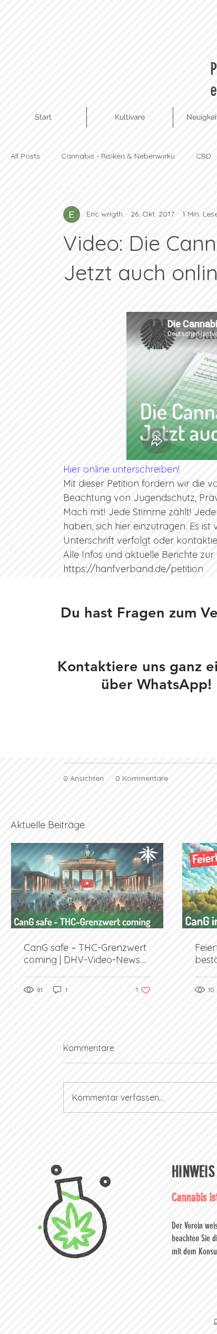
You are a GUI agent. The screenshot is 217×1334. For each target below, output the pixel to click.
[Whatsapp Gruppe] (156, 726)
